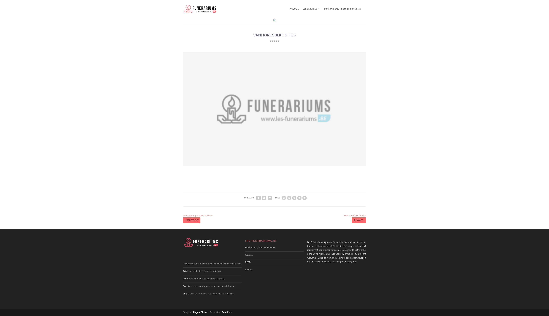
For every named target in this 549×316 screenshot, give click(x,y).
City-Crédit (188, 294)
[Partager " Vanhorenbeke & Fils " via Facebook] (258, 198)
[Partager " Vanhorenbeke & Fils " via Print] (270, 198)
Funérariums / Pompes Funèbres (342, 9)
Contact (249, 270)
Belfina (186, 279)
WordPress (227, 312)
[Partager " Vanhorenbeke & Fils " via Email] (264, 198)
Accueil (294, 9)
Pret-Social (188, 286)
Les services (310, 9)
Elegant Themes (200, 312)
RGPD (248, 262)
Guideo (186, 264)
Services (248, 255)
